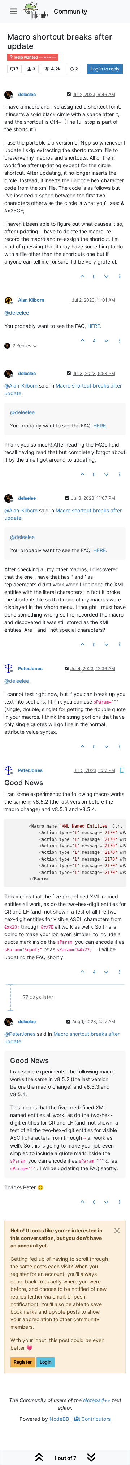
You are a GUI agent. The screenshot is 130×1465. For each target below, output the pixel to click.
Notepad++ (96, 1400)
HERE (93, 326)
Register (23, 1362)
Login (45, 1362)
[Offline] (11, 94)
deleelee (27, 94)
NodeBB (59, 1419)
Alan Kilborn (31, 300)
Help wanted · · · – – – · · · (35, 57)
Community (70, 11)
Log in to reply (105, 69)
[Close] (117, 1230)
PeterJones (30, 668)
